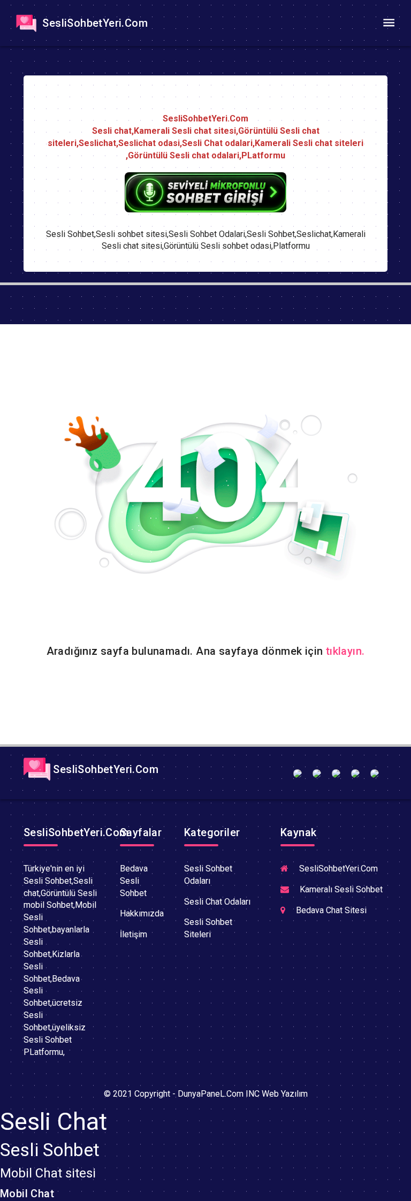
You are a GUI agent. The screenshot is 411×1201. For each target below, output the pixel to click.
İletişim (133, 934)
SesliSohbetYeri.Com (94, 23)
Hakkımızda (142, 913)
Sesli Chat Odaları (217, 902)
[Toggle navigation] (388, 23)
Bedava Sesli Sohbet (134, 880)
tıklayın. (345, 651)
